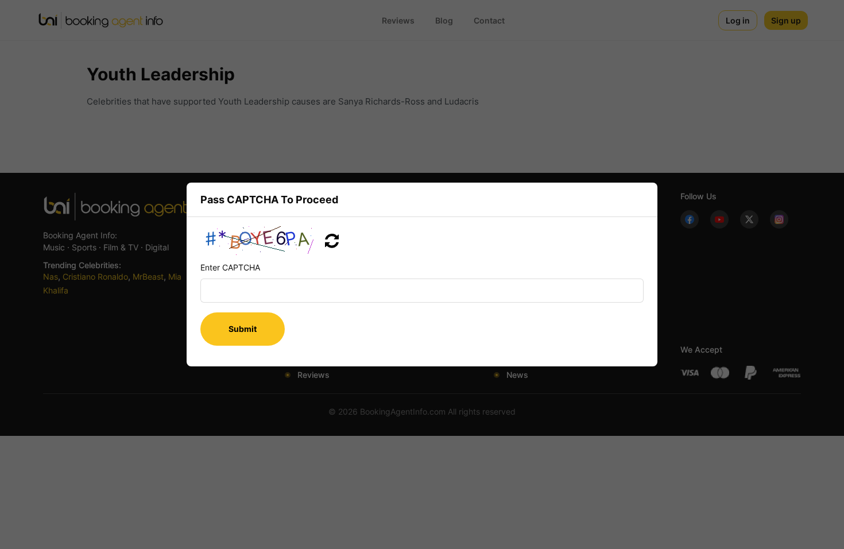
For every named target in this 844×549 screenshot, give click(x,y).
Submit (243, 329)
